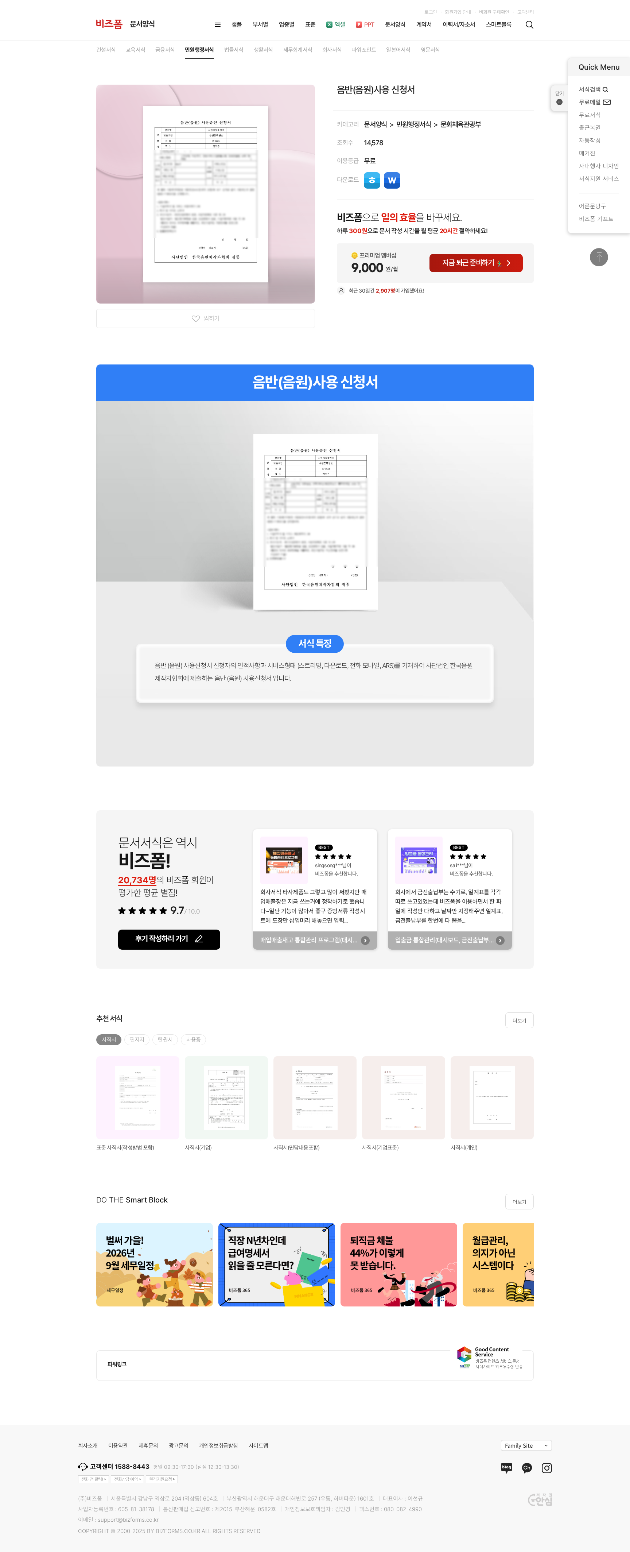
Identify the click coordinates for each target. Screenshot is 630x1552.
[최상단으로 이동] (599, 257)
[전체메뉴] (218, 24)
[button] (543, 1098)
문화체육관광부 (460, 124)
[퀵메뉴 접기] (559, 98)
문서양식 (375, 124)
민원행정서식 (413, 124)
